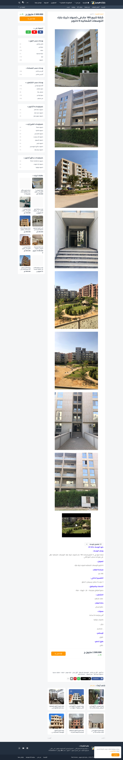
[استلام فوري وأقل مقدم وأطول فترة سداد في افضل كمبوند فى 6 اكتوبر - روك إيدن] (25, 183)
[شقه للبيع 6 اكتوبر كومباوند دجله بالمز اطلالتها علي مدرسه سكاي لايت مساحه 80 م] (56, 696)
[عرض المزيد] (68, 678)
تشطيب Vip (31, 92)
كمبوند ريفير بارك (31, 150)
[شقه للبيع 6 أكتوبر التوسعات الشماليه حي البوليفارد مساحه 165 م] (56, 721)
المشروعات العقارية (66, 2)
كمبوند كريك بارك (98, 674)
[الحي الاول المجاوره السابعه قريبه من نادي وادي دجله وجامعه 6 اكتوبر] (37, 221)
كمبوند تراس (31, 143)
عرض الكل (92, 685)
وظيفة (73, 7)
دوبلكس (31, 47)
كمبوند (31, 60)
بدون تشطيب (31, 89)
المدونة (46, 2)
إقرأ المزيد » (113, 751)
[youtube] (34, 32)
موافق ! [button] (115, 755)
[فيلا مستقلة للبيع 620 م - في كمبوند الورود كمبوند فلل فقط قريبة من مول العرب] (37, 202)
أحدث (102, 738)
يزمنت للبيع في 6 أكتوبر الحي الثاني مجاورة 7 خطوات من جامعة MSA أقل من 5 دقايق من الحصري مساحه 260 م (76, 707)
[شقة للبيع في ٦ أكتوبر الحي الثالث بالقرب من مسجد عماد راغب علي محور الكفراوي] (25, 202)
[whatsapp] (28, 32)
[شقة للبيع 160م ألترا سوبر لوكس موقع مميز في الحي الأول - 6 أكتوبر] (25, 221)
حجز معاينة (87, 7)
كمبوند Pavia (31, 127)
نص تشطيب (89, 674)
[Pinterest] (75, 678)
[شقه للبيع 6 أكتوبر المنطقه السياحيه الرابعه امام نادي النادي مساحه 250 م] (76, 721)
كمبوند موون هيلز (31, 116)
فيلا (31, 57)
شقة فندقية (31, 53)
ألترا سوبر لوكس (31, 86)
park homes (81, 674)
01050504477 (53, 750)
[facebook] (40, 32)
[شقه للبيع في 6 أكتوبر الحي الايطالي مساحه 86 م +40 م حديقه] (96, 696)
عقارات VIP (79, 7)
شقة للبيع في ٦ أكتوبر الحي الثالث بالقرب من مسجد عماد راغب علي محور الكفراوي (25, 210)
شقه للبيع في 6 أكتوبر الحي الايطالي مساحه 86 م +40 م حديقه (96, 707)
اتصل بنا (57, 653)
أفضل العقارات (95, 7)
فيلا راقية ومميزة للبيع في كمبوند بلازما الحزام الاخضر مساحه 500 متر (38, 247)
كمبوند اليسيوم (31, 140)
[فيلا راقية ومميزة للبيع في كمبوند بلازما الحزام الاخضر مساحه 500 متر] (37, 239)
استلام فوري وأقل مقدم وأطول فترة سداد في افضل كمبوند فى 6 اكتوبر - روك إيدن (25, 191)
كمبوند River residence (31, 161)
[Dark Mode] (27, 3)
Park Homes (74, 757)
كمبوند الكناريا (31, 130)
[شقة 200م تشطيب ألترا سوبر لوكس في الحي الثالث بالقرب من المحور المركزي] (25, 260)
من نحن (78, 2)
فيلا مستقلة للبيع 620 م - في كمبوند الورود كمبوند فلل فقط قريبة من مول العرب (38, 210)
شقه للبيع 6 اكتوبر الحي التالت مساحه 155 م (97, 731)
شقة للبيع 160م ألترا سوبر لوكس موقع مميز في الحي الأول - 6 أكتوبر (25, 228)
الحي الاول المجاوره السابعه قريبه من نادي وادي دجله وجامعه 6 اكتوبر (38, 228)
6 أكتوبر (92, 14)
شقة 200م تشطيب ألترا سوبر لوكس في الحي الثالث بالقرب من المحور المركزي (25, 268)
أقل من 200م (93, 672)
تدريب (68, 7)
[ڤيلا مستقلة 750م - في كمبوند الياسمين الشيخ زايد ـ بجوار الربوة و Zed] (37, 260)
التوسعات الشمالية (83, 672)
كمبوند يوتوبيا (31, 167)
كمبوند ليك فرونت (31, 164)
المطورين (53, 2)
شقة (62, 672)
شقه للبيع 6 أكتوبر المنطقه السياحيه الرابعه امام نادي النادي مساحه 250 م (76, 731)
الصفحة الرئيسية (99, 14)
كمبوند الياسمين (31, 134)
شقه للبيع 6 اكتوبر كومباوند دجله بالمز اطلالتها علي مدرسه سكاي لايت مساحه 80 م (56, 707)
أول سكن (74, 672)
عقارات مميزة (56, 672)
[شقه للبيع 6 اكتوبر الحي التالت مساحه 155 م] (96, 721)
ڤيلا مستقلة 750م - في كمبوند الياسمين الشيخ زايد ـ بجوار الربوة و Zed (38, 268)
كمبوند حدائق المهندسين (31, 146)
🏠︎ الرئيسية (86, 2)
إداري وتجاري (31, 44)
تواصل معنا (38, 2)
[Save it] (91, 691)
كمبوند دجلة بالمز (31, 110)
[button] (94, 544)
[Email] (71, 678)
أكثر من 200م (31, 74)
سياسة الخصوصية (30, 757)
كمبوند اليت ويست (31, 137)
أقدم (50, 738)
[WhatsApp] (78, 678)
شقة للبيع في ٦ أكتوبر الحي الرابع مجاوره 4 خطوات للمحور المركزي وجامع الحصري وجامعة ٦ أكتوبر (38, 191)
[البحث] (19, 2)
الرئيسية (103, 7)
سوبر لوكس (31, 95)
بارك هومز (68, 672)
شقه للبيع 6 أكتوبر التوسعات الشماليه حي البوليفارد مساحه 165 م (58, 731)
